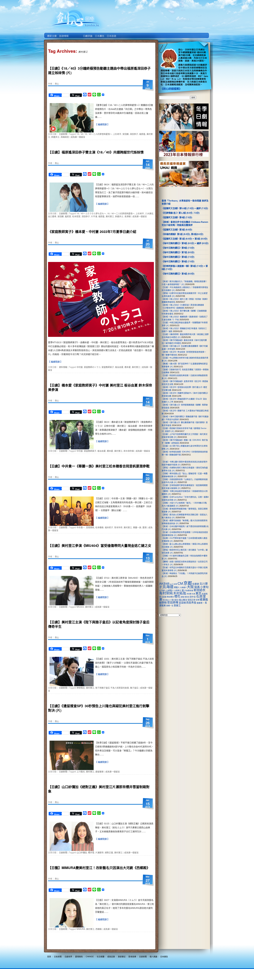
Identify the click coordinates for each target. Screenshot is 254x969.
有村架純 (166, 593)
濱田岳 (186, 597)
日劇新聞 (63, 133)
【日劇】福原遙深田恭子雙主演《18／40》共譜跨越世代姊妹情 (96, 152)
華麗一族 (137, 527)
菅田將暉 (172, 602)
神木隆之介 (167, 600)
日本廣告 (99, 33)
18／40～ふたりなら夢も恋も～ (91, 213)
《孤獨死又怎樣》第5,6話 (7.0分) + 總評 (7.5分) (185, 208)
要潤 (144, 527)
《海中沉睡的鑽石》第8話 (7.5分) (178, 248)
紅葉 (197, 600)
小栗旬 (204, 587)
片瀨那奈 (99, 852)
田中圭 (193, 597)
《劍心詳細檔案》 (171, 88)
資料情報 (63, 366)
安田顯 (125, 133)
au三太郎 (173, 584)
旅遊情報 (75, 33)
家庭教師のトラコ (92, 366)
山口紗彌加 (82, 852)
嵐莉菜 (68, 216)
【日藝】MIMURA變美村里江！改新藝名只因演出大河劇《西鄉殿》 (99, 867)
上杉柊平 (117, 133)
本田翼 (189, 594)
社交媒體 (100, 956)
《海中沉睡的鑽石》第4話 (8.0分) (178, 273)
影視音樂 (132, 956)
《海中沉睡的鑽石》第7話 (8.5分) (178, 252)
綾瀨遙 (204, 599)
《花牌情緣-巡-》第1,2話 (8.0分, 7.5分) (180, 213)
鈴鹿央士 (55, 136)
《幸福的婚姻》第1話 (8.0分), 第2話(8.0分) (182, 234)
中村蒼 (80, 366)
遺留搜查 (99, 771)
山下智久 (162, 590)
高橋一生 (169, 606)
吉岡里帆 (90, 527)
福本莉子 (109, 527)
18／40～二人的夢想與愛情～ (98, 133)
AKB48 (164, 583)
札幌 (193, 594)
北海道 (167, 587)
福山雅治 (183, 600)
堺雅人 (177, 587)
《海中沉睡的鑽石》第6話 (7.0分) (178, 261)
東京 (198, 593)
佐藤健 (195, 584)
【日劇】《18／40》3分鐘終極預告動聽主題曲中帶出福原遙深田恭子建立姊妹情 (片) (99, 70)
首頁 (49, 956)
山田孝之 (177, 591)
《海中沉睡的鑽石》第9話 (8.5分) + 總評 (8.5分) (185, 243)
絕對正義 (109, 852)
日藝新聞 (63, 928)
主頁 (52, 33)
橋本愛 (128, 366)
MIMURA (81, 928)
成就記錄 (111, 956)
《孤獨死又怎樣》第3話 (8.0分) (177, 229)
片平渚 (94, 216)
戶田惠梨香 (188, 590)
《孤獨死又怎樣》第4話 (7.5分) (177, 217)
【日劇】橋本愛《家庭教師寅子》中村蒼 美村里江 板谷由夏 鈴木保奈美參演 (100, 387)
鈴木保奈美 (129, 450)
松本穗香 (99, 527)
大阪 (190, 587)
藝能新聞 (64, 33)
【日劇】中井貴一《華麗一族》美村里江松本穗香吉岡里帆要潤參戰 (98, 466)
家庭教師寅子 (108, 366)
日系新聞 (58, 956)
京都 (187, 583)
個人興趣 (153, 956)
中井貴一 (81, 527)
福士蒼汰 (174, 600)
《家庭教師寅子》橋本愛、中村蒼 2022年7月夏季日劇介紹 (92, 231)
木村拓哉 (179, 593)
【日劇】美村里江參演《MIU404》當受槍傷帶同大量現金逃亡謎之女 (99, 545)
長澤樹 (128, 216)
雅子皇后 (134, 687)
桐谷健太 (170, 597)
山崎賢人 (170, 590)
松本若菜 (76, 216)
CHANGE (90, 956)
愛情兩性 (79, 956)
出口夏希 (52, 216)
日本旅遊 (111, 33)
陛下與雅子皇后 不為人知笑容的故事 (112, 687)
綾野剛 (163, 602)
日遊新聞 (143, 956)
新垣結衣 (199, 590)
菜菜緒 (182, 602)
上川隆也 (81, 771)
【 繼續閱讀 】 (102, 124)
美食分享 (123, 33)
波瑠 (182, 597)
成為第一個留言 (78, 136)
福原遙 (142, 133)
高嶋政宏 (65, 136)
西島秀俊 (191, 602)
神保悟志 (81, 687)
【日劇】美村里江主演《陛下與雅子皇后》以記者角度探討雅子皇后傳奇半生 (98, 624)
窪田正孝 (191, 600)
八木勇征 (149, 213)
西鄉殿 (99, 928)
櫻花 (177, 596)
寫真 (197, 587)
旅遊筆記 (122, 956)
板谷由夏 (119, 366)
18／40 (80, 133)
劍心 (57, 83)
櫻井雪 (91, 852)
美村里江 (110, 216)
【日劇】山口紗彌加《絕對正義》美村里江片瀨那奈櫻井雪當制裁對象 (98, 789)
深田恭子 (134, 133)
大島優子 (183, 587)
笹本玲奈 (118, 527)
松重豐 (164, 597)
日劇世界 (87, 33)
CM (180, 583)
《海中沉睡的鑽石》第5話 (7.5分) (178, 257)
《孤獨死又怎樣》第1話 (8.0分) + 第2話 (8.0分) (184, 238)
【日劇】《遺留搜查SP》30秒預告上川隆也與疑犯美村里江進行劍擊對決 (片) (98, 708)
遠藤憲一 (200, 603)
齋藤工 (177, 605)
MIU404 (80, 606)
